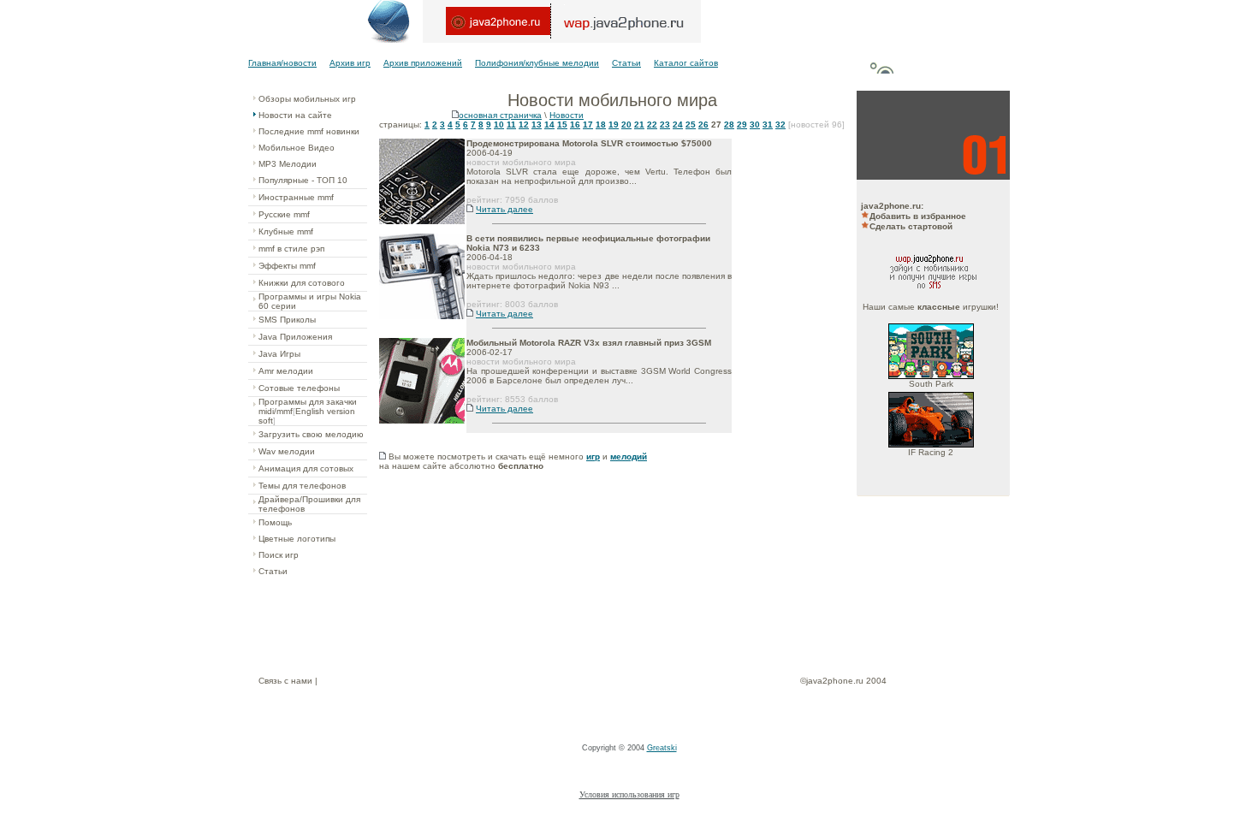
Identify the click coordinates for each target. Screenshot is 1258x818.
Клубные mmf (285, 231)
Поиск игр (278, 555)
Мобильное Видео (296, 147)
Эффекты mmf (287, 265)
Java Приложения (295, 336)
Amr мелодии (285, 371)
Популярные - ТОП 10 (302, 180)
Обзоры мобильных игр (307, 99)
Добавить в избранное (917, 216)
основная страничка (500, 115)
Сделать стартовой (910, 226)
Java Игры (279, 354)
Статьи (626, 63)
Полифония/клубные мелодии (537, 63)
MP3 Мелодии (287, 164)
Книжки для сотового (301, 282)
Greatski (662, 748)
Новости (566, 115)
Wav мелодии (286, 451)
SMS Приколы (287, 319)
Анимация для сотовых (305, 468)
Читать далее (504, 209)
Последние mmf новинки (308, 131)
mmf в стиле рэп (291, 248)
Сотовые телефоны (299, 388)
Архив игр (350, 63)
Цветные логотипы (296, 538)
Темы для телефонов (302, 485)
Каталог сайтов (686, 63)
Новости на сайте (295, 115)
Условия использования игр (629, 794)
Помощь (275, 522)
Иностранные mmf (296, 197)
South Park (931, 383)
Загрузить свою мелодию (311, 434)
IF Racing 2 (930, 452)
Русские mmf (284, 214)
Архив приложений (422, 63)
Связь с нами (285, 680)
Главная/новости (282, 63)
